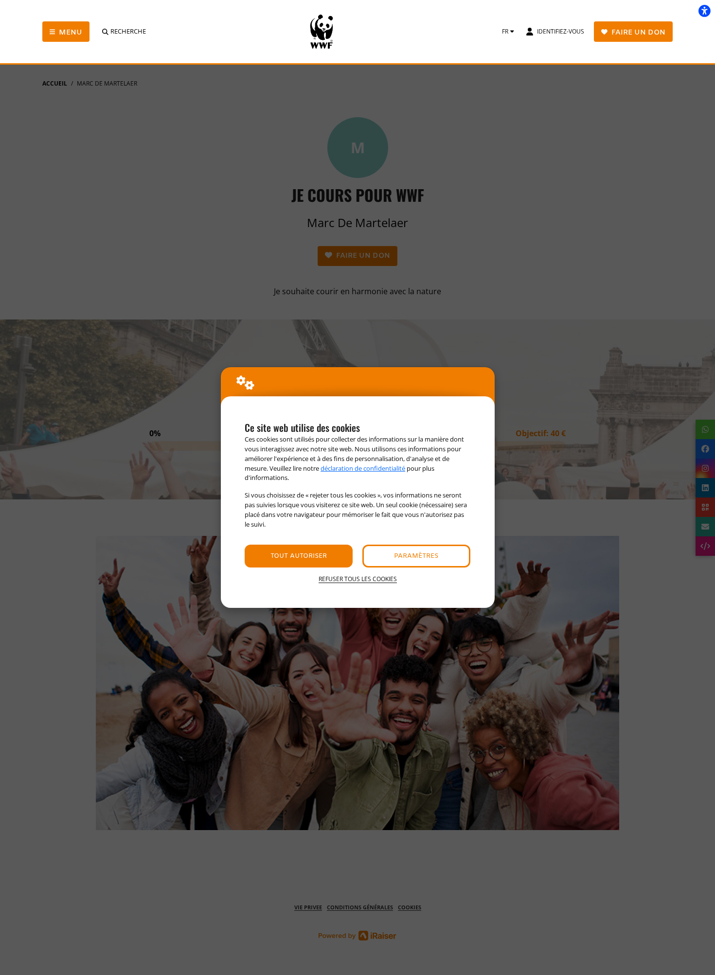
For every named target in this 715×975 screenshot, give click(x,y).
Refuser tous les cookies (358, 579)
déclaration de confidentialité (363, 468)
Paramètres (416, 556)
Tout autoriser (298, 556)
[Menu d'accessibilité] (704, 11)
